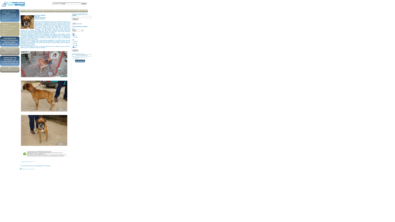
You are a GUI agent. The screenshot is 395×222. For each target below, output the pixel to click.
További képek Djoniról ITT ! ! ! (28, 161)
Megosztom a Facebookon (28, 169)
